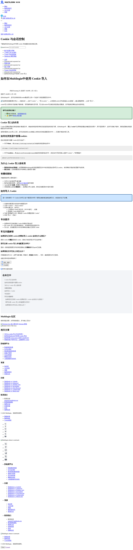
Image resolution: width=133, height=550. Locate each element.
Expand (8, 547)
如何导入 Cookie (10, 291)
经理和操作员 (22, 113)
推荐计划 (7, 404)
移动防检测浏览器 (10, 351)
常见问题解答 (9, 296)
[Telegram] (5, 432)
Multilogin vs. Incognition (11, 386)
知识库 (6, 366)
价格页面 (7, 406)
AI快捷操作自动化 (10, 358)
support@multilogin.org (11, 400)
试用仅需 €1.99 (8, 34)
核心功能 (7, 66)
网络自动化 (8, 357)
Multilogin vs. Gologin (10, 381)
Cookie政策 (7, 420)
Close (2, 547)
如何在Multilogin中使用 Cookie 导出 (15, 336)
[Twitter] (5, 434)
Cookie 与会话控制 (10, 54)
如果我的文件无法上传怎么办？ (15, 305)
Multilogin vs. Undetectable (12, 389)
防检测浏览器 (8, 347)
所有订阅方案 (17, 115)
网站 (5, 6)
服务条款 (7, 418)
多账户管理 (8, 353)
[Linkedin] (5, 424)
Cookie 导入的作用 (10, 280)
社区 (5, 31)
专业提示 (7, 294)
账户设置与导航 (9, 50)
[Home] (13, 3)
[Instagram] (5, 429)
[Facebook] (5, 427)
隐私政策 (7, 416)
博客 (5, 12)
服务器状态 (8, 8)
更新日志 (7, 374)
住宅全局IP (7, 349)
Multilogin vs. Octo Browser (12, 388)
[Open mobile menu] (1, 20)
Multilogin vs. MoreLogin (11, 391)
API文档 (7, 368)
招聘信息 (7, 410)
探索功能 (7, 63)
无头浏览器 (8, 355)
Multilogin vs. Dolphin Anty (12, 384)
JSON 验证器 (24, 183)
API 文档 (7, 10)
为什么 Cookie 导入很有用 (13, 285)
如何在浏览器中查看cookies (13, 282)
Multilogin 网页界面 (10, 56)
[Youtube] (5, 437)
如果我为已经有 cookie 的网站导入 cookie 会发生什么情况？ (24, 299)
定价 (5, 408)
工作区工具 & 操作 (10, 52)
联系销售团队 (8, 402)
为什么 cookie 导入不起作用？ (13, 334)
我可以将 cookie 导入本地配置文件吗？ (17, 302)
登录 (2, 34)
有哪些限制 (8, 288)
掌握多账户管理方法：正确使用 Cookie (16, 339)
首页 (5, 59)
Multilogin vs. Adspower (11, 383)
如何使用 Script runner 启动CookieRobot (16, 338)
